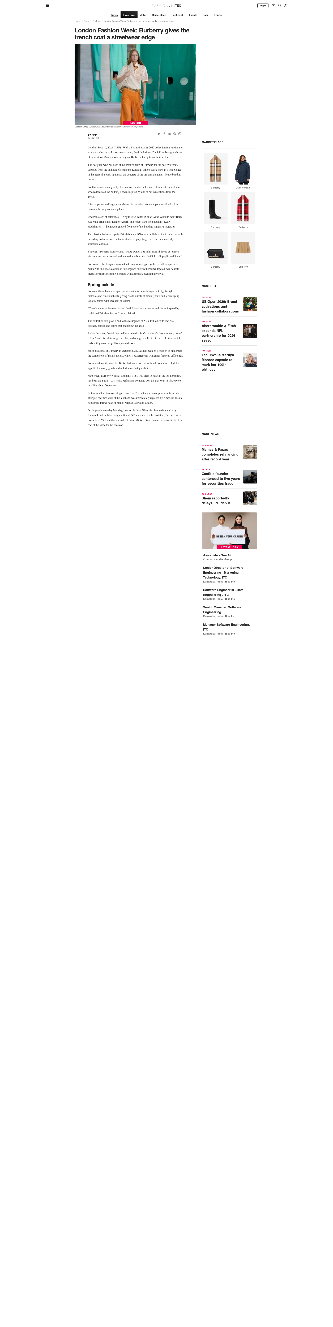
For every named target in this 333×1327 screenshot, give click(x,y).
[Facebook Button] (164, 133)
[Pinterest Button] (174, 133)
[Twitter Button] (159, 133)
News (86, 21)
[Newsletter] (274, 5)
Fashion (97, 21)
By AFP (92, 134)
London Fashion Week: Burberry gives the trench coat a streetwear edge (139, 21)
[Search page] (280, 5)
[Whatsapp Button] (179, 133)
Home (77, 21)
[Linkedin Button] (169, 133)
